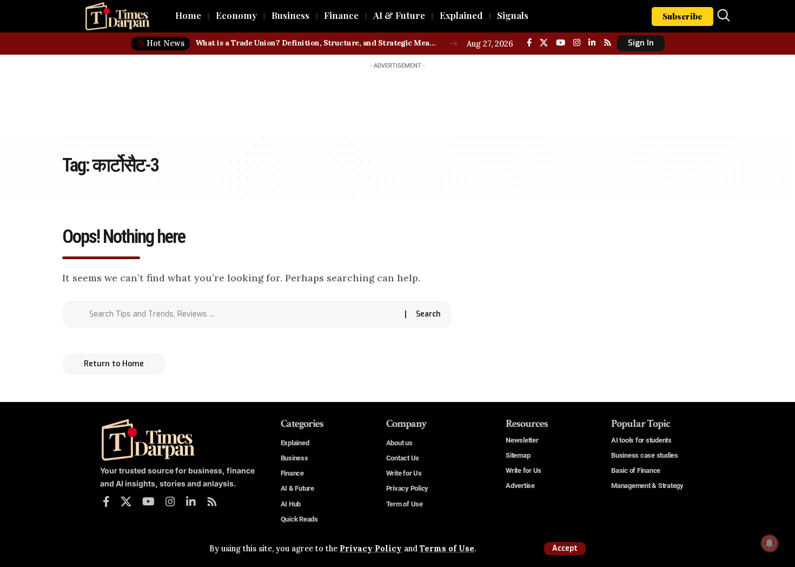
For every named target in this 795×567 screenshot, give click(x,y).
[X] (544, 43)
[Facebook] (529, 43)
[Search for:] (243, 314)
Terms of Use (447, 548)
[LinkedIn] (592, 43)
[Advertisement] (397, 98)
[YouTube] (560, 43)
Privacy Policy (371, 548)
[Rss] (607, 43)
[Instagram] (577, 43)
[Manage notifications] (769, 543)
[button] (565, 548)
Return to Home (114, 364)
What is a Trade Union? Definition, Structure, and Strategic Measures (316, 43)
